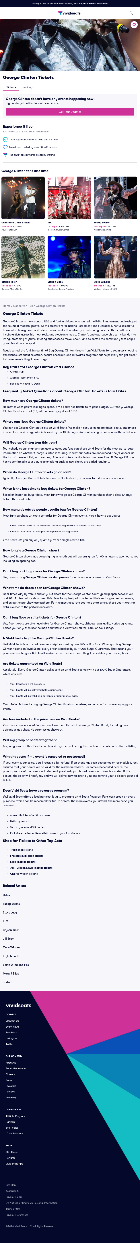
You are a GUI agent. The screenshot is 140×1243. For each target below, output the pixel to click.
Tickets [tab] (11, 87)
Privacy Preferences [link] (17, 1214)
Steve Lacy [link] (10, 912)
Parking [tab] (27, 87)
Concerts (19, 306)
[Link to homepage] (70, 13)
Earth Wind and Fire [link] (16, 965)
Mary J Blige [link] (11, 973)
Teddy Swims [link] (11, 904)
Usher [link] (6, 895)
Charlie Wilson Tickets (24, 873)
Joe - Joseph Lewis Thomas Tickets (31, 867)
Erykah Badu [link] (11, 956)
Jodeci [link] (7, 982)
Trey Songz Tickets (21, 849)
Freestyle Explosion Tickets (26, 855)
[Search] (131, 13)
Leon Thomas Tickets (23, 861)
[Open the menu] (5, 13)
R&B (30, 306)
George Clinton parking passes (47, 577)
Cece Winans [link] (11, 947)
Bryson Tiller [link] (11, 930)
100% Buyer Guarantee (84, 3)
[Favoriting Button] (134, 24)
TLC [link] (5, 921)
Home (6, 306)
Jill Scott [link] (8, 938)
